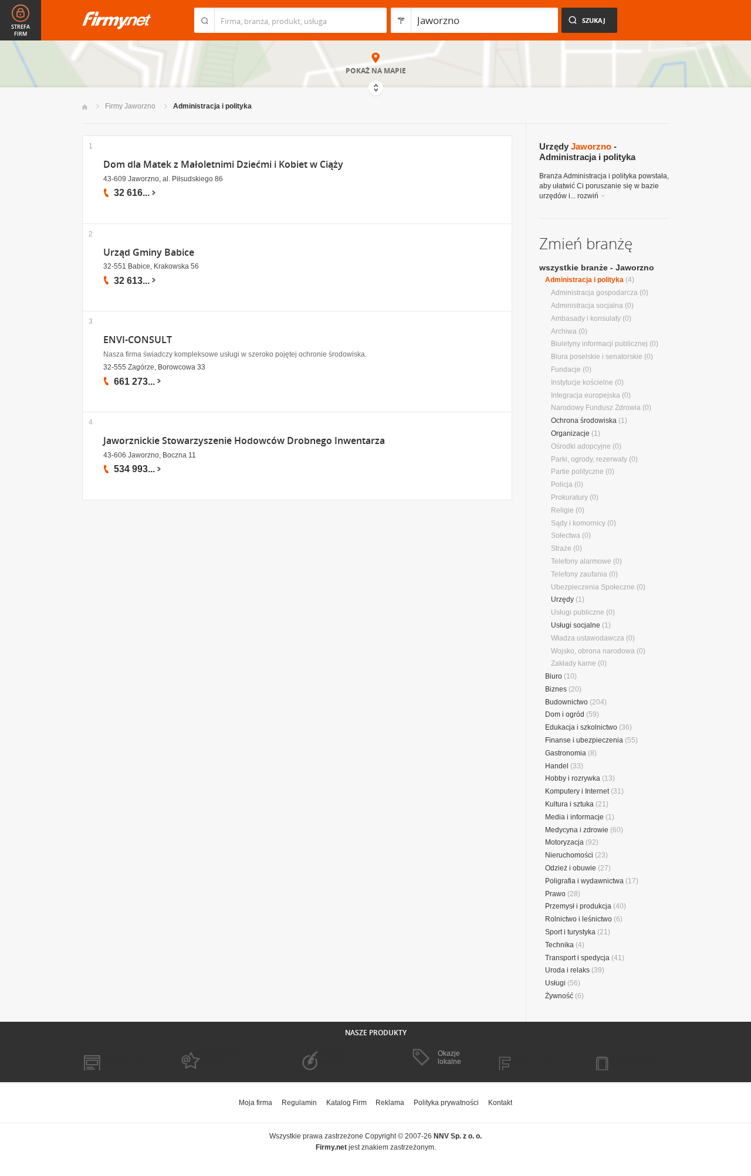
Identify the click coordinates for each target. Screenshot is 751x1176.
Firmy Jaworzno (130, 106)
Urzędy (562, 599)
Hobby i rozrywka (572, 778)
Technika (559, 945)
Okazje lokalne (449, 1057)
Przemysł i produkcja (578, 906)
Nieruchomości (569, 855)
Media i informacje (574, 817)
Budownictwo (566, 702)
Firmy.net (116, 20)
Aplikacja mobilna (629, 1058)
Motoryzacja (564, 842)
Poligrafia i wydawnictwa (584, 881)
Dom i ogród (564, 714)
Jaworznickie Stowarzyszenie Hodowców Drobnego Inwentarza (244, 441)
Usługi (555, 983)
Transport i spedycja (577, 958)
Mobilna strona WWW (116, 1058)
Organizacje (570, 433)
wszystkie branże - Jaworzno (596, 267)
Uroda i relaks (567, 970)
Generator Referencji (326, 1058)
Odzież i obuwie (570, 868)
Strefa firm (20, 30)
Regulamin (299, 1103)
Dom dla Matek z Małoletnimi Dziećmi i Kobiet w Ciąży (223, 164)
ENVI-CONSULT (137, 340)
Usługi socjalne (575, 625)
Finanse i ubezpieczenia (584, 740)
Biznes (556, 689)
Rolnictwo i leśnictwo (578, 919)
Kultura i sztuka (569, 804)
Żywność (559, 996)
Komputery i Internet (577, 791)
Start (84, 107)
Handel (557, 766)
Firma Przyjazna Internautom (216, 1058)
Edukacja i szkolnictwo (581, 727)
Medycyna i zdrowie (576, 830)
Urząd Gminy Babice (148, 252)
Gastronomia (565, 753)
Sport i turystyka (570, 932)
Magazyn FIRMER (534, 1058)
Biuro (553, 676)
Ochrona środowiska (584, 420)
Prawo (555, 894)
